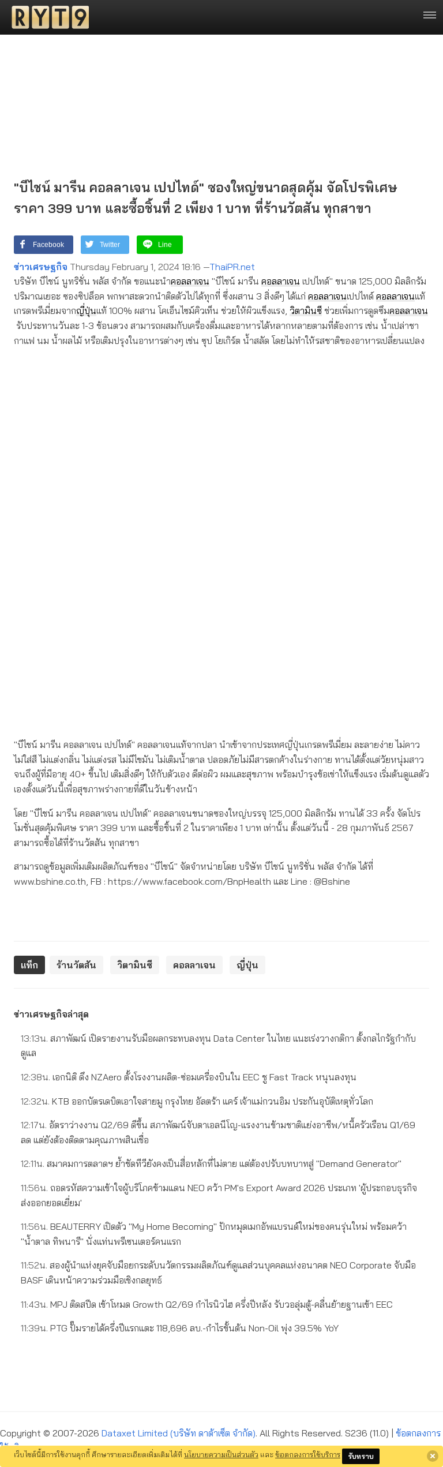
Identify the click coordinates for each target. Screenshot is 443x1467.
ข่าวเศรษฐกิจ (40, 266)
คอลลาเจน (190, 281)
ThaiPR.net (232, 266)
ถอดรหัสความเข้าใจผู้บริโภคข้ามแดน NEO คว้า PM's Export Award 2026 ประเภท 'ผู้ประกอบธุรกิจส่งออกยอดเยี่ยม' (219, 1195)
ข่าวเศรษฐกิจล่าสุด (51, 1014)
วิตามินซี (306, 310)
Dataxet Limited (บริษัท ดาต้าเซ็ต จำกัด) (179, 1433)
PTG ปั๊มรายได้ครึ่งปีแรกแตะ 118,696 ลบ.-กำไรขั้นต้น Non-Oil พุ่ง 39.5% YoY (180, 1328)
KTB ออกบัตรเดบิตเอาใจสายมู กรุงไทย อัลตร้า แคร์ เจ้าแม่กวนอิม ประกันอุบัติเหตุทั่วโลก (197, 1101)
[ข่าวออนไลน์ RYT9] (46, 17)
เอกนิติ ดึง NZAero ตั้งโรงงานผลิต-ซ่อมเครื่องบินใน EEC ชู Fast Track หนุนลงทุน (188, 1077)
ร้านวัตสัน (76, 965)
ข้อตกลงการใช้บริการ (307, 1454)
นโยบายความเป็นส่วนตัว (221, 1454)
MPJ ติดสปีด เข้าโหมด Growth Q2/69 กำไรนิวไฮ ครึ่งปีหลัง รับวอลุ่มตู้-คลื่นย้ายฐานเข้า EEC (207, 1304)
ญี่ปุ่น (86, 310)
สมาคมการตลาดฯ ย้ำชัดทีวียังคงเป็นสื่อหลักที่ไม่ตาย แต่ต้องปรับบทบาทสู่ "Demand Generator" (211, 1163)
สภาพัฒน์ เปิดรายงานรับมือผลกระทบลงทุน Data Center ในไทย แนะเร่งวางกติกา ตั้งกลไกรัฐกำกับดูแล (218, 1045)
